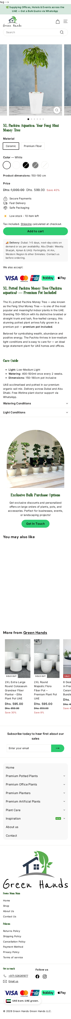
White (6, 165)
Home (6, 900)
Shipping (26, 223)
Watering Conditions (17, 403)
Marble (16, 165)
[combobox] (35, 32)
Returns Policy (11, 930)
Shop (6, 905)
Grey (35, 165)
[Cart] (57, 21)
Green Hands (35, 632)
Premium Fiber (33, 146)
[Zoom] (56, 110)
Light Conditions (14, 412)
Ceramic (11, 146)
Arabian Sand (44, 165)
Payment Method (13, 946)
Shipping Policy (12, 936)
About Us (8, 911)
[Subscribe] (57, 748)
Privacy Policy (11, 952)
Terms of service (13, 957)
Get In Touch (35, 523)
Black (25, 165)
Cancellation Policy (14, 941)
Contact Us (9, 916)
